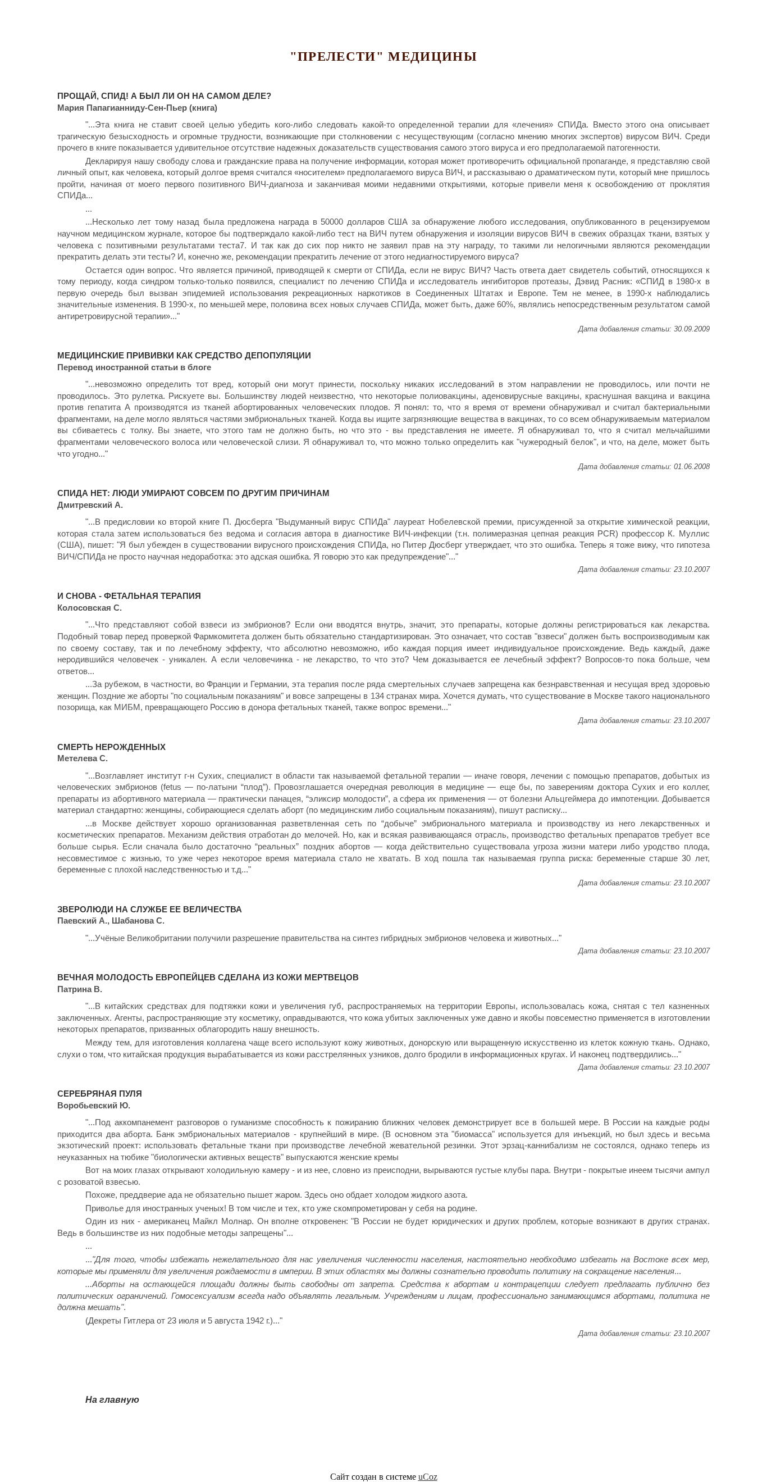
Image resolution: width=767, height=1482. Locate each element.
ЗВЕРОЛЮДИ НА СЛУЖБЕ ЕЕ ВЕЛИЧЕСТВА (149, 909)
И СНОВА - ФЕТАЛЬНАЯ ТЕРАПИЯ (129, 596)
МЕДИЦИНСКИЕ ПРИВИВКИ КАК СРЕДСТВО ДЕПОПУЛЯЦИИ (184, 355)
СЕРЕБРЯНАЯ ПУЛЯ (99, 1093)
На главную (112, 1399)
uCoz (427, 1476)
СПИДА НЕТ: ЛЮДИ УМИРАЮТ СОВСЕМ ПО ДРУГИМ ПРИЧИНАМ (193, 493)
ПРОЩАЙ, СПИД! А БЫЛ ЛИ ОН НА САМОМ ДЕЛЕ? (164, 96)
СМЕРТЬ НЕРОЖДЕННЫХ (111, 747)
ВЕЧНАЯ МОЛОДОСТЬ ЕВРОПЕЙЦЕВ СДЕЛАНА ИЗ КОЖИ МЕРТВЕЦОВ (208, 977)
